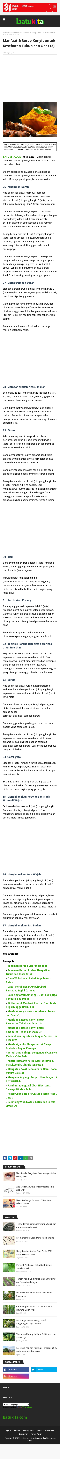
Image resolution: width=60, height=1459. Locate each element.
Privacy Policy (36, 1434)
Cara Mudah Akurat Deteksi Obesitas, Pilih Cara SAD (35, 1188)
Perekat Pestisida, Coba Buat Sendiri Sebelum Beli (34, 1267)
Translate (27, 1407)
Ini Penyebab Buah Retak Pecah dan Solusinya (34, 1294)
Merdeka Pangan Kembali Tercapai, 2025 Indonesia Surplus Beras (36, 1350)
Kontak (17, 1430)
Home (5, 33)
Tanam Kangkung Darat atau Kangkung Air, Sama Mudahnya (35, 1281)
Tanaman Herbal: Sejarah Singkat (27, 965)
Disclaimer (23, 1434)
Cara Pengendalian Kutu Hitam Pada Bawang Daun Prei (34, 1308)
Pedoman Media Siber (45, 1430)
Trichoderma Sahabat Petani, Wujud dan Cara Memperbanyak (36, 1226)
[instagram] (16, 1376)
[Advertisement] (30, 78)
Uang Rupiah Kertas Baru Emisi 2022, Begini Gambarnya (34, 1253)
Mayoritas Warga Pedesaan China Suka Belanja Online (33, 1202)
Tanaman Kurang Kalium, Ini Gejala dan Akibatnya (35, 1336)
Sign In (8, 1430)
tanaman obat (15, 33)
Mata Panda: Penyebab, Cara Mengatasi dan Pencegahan (36, 1174)
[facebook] (16, 1369)
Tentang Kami (28, 1430)
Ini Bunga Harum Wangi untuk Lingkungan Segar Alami (31, 1322)
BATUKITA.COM (12, 156)
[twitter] (44, 1369)
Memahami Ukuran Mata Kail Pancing (35, 1237)
